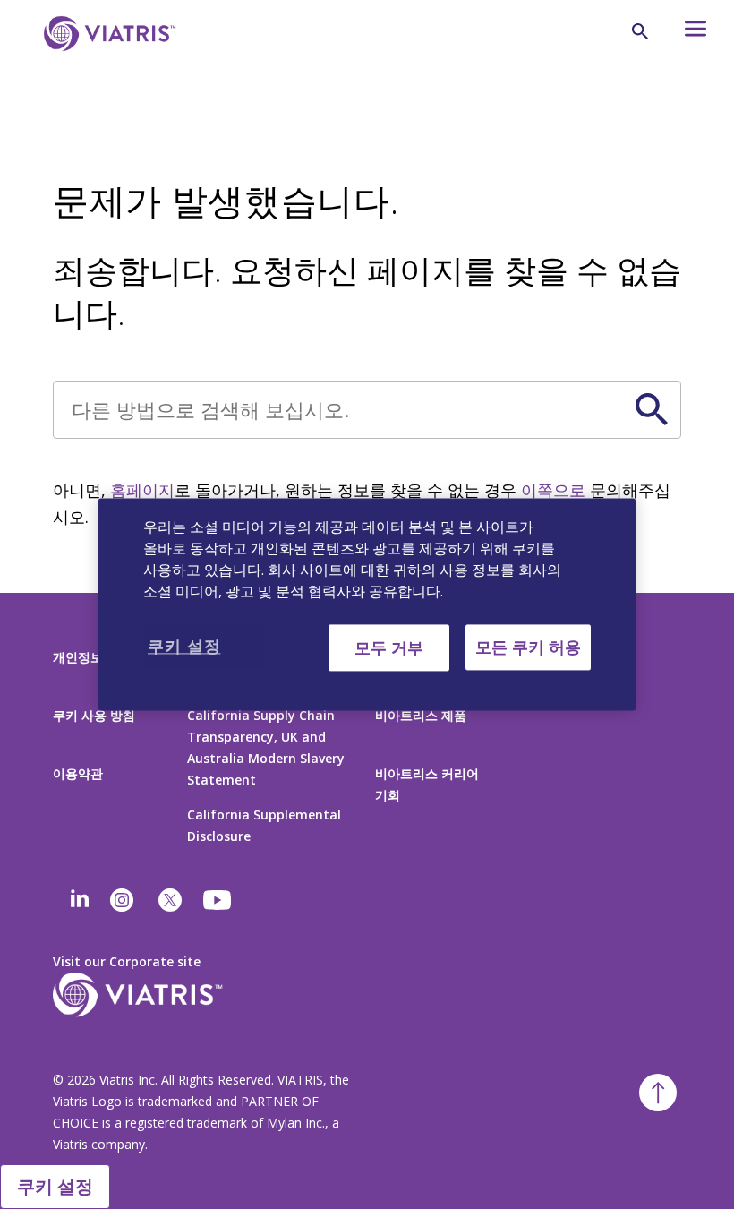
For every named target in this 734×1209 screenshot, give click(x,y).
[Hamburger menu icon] (685, 33)
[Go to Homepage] (106, 61)
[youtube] (218, 900)
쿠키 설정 (55, 1186)
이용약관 (78, 773)
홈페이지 (142, 490)
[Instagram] (122, 900)
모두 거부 (388, 647)
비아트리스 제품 (420, 715)
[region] (367, 604)
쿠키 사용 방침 (94, 715)
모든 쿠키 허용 (528, 646)
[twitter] (170, 900)
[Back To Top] (658, 1092)
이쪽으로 (553, 490)
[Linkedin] (80, 900)
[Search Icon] (640, 31)
